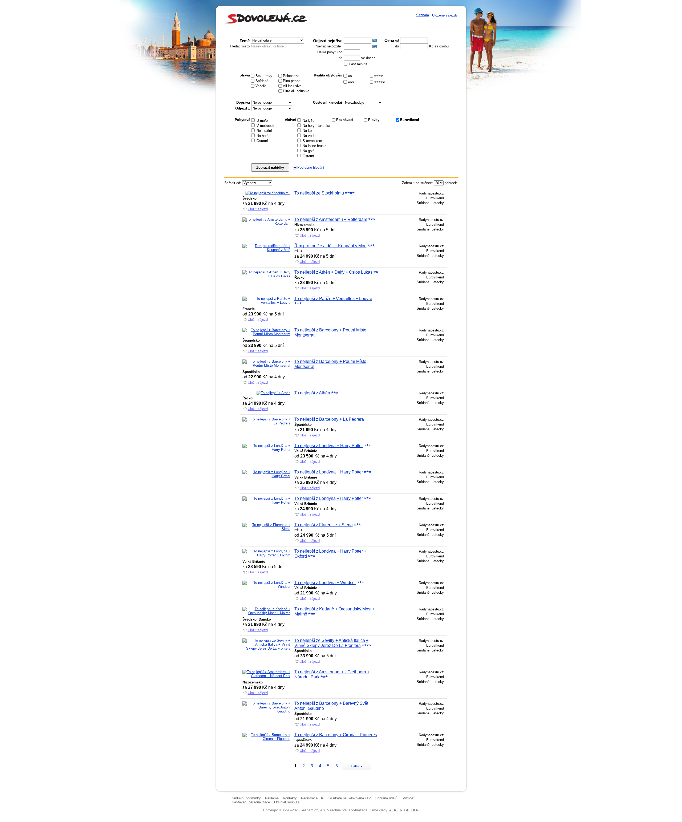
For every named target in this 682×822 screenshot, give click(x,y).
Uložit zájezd (258, 209)
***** (379, 83)
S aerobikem (312, 141)
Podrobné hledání (310, 167)
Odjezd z (242, 108)
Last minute (358, 64)
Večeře (260, 86)
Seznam (422, 15)
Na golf (308, 151)
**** (378, 77)
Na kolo (308, 131)
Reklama (272, 798)
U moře (262, 121)
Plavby (373, 120)
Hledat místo (240, 46)
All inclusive (292, 86)
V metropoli (265, 126)
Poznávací (344, 120)
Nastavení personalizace (251, 802)
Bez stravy (263, 76)
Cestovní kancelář (327, 102)
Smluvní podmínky (246, 798)
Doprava (243, 102)
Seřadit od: (232, 183)
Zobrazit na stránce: (417, 183)
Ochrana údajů (386, 798)
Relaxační (264, 131)
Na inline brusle (314, 146)
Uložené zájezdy (445, 15)
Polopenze (291, 76)
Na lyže (308, 121)
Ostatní (262, 141)
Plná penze (291, 81)
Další (355, 766)
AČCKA (412, 810)
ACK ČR (395, 810)
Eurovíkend (409, 120)
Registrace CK (312, 798)
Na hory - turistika (316, 126)
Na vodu (309, 136)
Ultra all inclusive (296, 91)
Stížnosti (408, 798)
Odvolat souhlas (286, 802)
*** (351, 83)
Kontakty (290, 798)
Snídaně (261, 81)
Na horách (264, 136)
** (350, 77)
